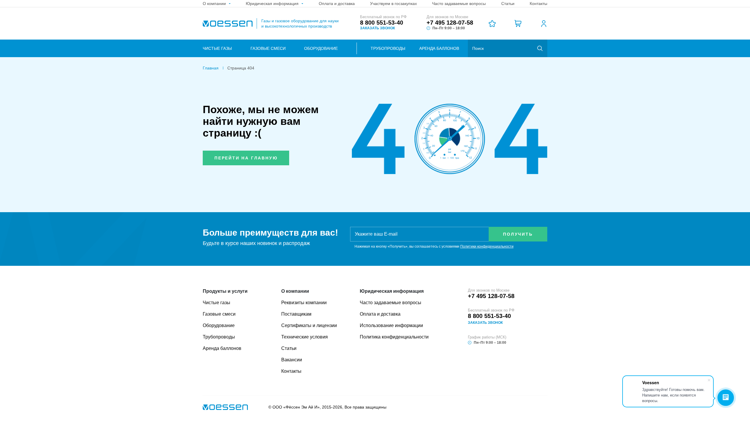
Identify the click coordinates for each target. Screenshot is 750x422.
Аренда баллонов (439, 48)
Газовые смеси (268, 48)
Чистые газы (217, 48)
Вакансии (291, 359)
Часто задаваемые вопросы (390, 302)
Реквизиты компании (304, 302)
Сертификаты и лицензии (309, 325)
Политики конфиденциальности (487, 246)
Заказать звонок (377, 28)
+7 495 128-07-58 (450, 22)
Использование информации (391, 325)
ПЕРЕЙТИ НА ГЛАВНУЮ (245, 158)
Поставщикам (296, 314)
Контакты (291, 371)
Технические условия (304, 336)
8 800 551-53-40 (381, 22)
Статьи (288, 348)
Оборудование (321, 48)
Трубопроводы (388, 48)
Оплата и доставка (380, 314)
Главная (211, 68)
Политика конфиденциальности (394, 336)
